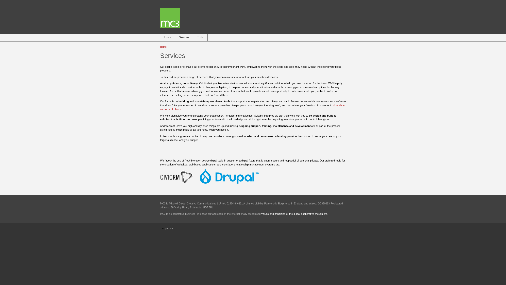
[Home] (170, 26)
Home (167, 37)
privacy (169, 228)
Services (184, 37)
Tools (200, 37)
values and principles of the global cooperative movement (294, 213)
